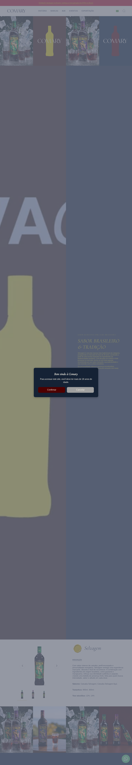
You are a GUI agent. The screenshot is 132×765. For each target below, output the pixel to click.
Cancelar (80, 390)
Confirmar (51, 390)
